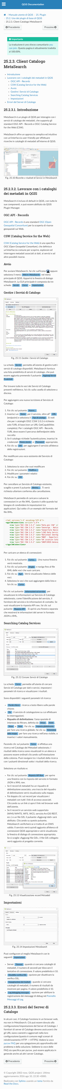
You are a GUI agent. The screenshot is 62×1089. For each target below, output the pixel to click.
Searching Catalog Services (24, 95)
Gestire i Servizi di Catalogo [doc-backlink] (22, 292)
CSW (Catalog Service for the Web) (28, 85)
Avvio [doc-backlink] (7, 264)
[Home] (5, 15)
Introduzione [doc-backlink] (21, 109)
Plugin (41, 15)
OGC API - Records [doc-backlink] (16, 215)
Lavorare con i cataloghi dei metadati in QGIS (30, 78)
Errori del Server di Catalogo (21, 102)
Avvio (13, 88)
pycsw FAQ (9, 1043)
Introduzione (13, 74)
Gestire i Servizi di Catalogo (24, 92)
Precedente (14, 27)
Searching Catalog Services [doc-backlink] (22, 623)
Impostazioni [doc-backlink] (12, 902)
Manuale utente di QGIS (21, 15)
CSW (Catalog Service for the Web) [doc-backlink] (27, 236)
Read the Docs (11, 1084)
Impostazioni (17, 99)
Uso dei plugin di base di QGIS (24, 18)
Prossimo (49, 27)
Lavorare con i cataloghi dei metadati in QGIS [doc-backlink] (30, 191)
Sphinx (22, 1081)
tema (39, 1081)
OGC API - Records (20, 81)
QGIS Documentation (33, 4)
